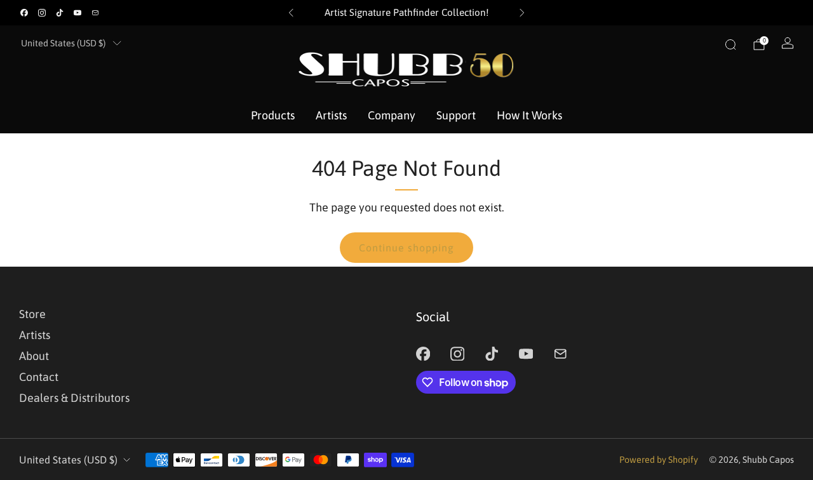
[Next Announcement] (522, 12)
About (34, 356)
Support (456, 115)
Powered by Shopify (658, 460)
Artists (331, 115)
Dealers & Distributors (74, 397)
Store (32, 314)
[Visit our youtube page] (77, 13)
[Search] (730, 44)
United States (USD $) (63, 43)
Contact (38, 376)
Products (273, 115)
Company (391, 115)
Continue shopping (406, 247)
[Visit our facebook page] (24, 13)
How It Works (529, 115)
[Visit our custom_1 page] (95, 13)
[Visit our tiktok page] (60, 13)
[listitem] (407, 12)
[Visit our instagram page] (42, 13)
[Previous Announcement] (291, 12)
